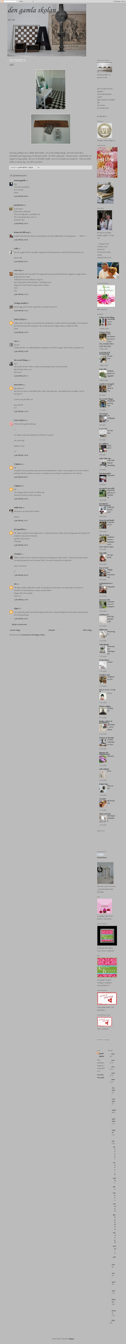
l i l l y (109, 693)
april (113, 1282)
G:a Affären (103, 444)
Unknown (17, 464)
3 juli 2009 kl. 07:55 (21, 376)
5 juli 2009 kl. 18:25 (21, 619)
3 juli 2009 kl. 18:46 (21, 455)
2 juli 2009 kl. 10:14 (21, 223)
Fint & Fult (103, 568)
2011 (113, 1067)
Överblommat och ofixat (111, 321)
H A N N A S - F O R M (107, 690)
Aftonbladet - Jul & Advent (111, 727)
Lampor (110, 662)
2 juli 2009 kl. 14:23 (21, 311)
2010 (113, 1073)
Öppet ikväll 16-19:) (110, 388)
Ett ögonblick (19, 529)
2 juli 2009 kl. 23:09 (21, 351)
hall (114, 1257)
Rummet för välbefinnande (104, 753)
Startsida (51, 630)
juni (113, 1264)
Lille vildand (104, 769)
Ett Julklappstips (111, 418)
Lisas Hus (103, 369)
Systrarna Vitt (104, 600)
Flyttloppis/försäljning (111, 818)
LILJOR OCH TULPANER (104, 353)
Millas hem (18, 508)
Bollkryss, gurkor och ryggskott (110, 373)
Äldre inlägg (87, 630)
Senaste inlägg (15, 630)
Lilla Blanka (104, 645)
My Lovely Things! (106, 399)
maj (113, 1273)
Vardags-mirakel (20, 303)
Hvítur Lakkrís (104, 706)
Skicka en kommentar (19, 624)
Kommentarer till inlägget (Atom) (33, 635)
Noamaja (17, 554)
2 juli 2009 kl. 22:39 (21, 332)
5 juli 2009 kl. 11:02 (21, 600)
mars (113, 1291)
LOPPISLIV (104, 615)
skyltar (114, 1180)
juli (113, 1141)
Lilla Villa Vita (105, 458)
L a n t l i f (103, 429)
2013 (113, 1054)
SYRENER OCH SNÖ (110, 509)
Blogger (71, 1339)
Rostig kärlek (114, 1222)
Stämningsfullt (19, 180)
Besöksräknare (102, 857)
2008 (113, 1320)
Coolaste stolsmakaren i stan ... (110, 742)
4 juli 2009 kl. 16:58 (21, 499)
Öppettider (110, 475)
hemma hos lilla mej (21, 232)
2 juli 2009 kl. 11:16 (21, 294)
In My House (104, 660)
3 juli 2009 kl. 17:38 (21, 411)
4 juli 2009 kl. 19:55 (21, 521)
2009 (113, 1080)
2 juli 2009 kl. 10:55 (21, 262)
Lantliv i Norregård (106, 384)
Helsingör (114, 1237)
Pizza (109, 771)
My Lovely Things (20, 360)
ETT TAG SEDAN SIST (110, 619)
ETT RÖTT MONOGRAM (104, 505)
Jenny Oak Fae (19, 420)
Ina (15, 584)
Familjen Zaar (104, 675)
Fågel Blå (102, 553)
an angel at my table (106, 488)
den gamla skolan (31, 10)
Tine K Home (104, 535)
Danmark (110, 756)
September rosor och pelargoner (110, 604)
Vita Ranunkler (105, 473)
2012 (113, 1060)
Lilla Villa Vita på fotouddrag (111, 462)
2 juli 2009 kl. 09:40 (21, 196)
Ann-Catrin (18, 385)
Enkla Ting (103, 784)
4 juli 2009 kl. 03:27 (21, 477)
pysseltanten (18, 205)
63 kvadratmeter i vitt (105, 584)
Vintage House (104, 332)
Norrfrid (102, 799)
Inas (15, 341)
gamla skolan (101, 1054)
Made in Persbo (105, 814)
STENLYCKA (19, 319)
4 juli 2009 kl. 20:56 (21, 545)
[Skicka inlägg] (38, 167)
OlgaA (16, 608)
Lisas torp (17, 270)
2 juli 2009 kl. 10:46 (21, 240)
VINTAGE (103, 414)
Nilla (16, 249)
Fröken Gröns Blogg (106, 317)
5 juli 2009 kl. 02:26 (21, 575)
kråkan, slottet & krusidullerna (105, 722)
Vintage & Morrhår (106, 738)
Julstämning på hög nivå (111, 403)
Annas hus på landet (106, 520)
